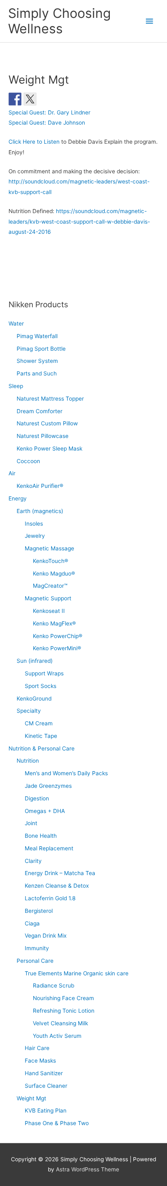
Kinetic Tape (41, 736)
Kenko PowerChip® (57, 636)
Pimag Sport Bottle (41, 348)
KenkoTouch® (50, 561)
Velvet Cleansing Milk (60, 1023)
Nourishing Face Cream (63, 998)
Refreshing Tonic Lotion (63, 1010)
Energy (18, 498)
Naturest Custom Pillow (47, 423)
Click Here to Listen (34, 141)
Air (12, 473)
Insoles (34, 523)
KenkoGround (34, 698)
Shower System (37, 361)
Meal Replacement (49, 848)
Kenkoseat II (49, 611)
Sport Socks (40, 686)
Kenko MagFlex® (54, 623)
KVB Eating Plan (45, 1110)
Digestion (37, 798)
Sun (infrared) (35, 661)
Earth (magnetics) (40, 511)
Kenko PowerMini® (57, 648)
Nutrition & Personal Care (42, 748)
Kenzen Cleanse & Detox (57, 885)
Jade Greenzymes (48, 786)
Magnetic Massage (49, 548)
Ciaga (32, 923)
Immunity (37, 948)
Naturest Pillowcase (43, 436)
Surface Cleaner (46, 1085)
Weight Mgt (31, 1098)
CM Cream (39, 723)
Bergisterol (39, 911)
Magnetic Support (48, 598)
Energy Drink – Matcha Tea (60, 873)
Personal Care (35, 960)
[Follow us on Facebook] (15, 99)
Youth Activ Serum (57, 1036)
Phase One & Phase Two (57, 1123)
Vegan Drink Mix (45, 935)
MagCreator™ (50, 585)
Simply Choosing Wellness (59, 21)
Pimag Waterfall (37, 336)
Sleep (16, 386)
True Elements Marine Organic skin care (76, 973)
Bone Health (41, 835)
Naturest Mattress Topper (50, 398)
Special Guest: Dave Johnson (47, 122)
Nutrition (28, 760)
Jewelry (35, 536)
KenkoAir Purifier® (40, 486)
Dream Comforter (39, 411)
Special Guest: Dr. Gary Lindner (49, 112)
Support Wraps (44, 673)
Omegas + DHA (45, 811)
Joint (31, 823)
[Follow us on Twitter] (30, 99)
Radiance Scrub (53, 985)
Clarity (33, 861)
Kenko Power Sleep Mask (49, 448)
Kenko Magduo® (54, 573)
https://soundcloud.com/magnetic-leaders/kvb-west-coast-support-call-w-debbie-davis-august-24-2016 (79, 221)
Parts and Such (37, 373)
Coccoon (28, 461)
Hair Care (37, 1048)
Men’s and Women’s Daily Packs (66, 773)
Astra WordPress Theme (87, 1169)
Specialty (29, 710)
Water (16, 323)
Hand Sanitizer (44, 1073)
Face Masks (40, 1060)
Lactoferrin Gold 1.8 (50, 898)
